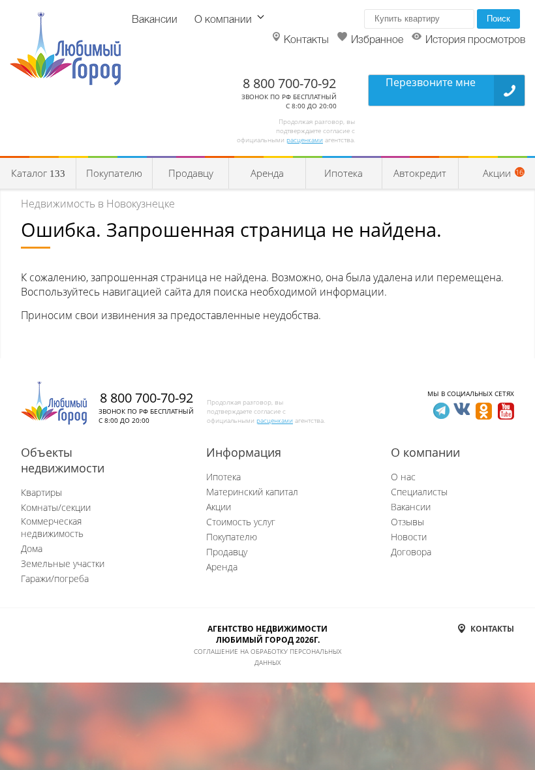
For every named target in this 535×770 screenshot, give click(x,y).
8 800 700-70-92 (289, 83)
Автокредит (419, 172)
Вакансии (154, 20)
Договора (411, 552)
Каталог (38, 172)
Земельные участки (62, 563)
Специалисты (419, 491)
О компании (223, 20)
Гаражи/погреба (55, 578)
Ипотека (343, 172)
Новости (409, 537)
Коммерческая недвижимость (52, 527)
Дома (31, 548)
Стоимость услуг (240, 522)
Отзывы (407, 522)
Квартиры (41, 492)
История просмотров (475, 40)
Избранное (377, 40)
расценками (304, 139)
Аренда (267, 172)
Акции (218, 507)
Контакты (306, 40)
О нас (403, 476)
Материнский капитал (252, 491)
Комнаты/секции (56, 507)
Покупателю (114, 172)
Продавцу (190, 172)
